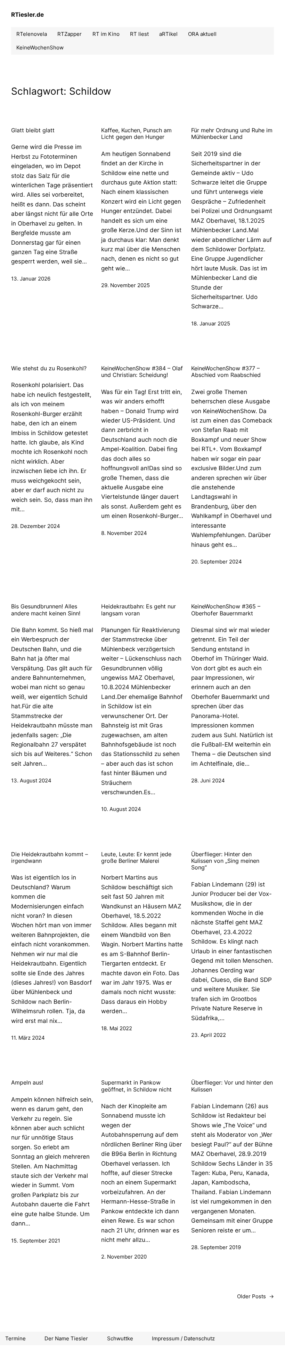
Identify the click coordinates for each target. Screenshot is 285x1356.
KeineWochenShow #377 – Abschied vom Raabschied (226, 371)
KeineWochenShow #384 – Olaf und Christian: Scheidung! (142, 371)
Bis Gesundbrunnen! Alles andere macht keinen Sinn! (45, 609)
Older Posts (255, 1296)
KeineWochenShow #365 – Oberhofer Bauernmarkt (225, 609)
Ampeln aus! (27, 1082)
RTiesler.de (27, 14)
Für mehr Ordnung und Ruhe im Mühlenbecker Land (231, 133)
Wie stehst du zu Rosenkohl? (49, 368)
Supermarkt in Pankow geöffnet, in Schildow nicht (136, 1086)
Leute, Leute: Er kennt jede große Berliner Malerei (136, 857)
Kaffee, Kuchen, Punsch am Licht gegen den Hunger (136, 133)
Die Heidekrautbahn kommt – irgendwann (49, 857)
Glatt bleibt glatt (33, 130)
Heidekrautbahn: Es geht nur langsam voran (138, 609)
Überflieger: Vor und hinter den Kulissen (232, 1086)
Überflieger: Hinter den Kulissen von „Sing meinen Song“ (225, 861)
